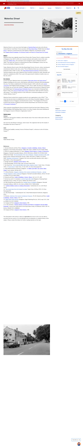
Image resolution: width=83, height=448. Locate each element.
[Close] (80, 3)
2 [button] (66, 101)
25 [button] (70, 101)
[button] (75, 8)
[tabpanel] (67, 65)
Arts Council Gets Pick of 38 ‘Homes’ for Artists (16, 189)
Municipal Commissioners (12, 158)
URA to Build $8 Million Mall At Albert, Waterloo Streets (25, 165)
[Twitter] (76, 24)
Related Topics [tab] (67, 57)
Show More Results (67, 69)
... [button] (68, 101)
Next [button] (73, 101)
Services (49, 8)
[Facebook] (76, 21)
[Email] (76, 26)
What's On (41, 8)
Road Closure (11, 166)
